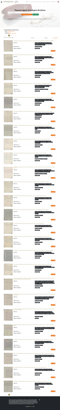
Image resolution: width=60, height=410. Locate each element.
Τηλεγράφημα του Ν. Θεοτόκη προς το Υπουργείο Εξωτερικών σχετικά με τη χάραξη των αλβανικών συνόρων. (30, 195)
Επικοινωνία (55, 1)
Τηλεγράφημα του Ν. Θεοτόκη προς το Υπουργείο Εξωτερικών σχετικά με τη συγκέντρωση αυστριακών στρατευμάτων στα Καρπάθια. (33, 40)
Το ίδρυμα (49, 1)
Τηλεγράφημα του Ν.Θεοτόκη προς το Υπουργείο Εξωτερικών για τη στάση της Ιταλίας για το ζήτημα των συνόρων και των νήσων (33, 264)
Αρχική (28, 1)
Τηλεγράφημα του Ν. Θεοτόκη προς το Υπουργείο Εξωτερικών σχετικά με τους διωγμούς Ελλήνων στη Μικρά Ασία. (31, 125)
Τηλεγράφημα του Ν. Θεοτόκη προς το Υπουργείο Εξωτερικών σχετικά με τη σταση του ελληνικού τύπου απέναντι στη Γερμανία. (32, 339)
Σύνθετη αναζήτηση (43, 1)
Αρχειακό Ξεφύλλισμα (34, 1)
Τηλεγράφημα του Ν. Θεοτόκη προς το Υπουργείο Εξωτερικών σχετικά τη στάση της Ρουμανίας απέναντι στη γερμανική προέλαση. (33, 54)
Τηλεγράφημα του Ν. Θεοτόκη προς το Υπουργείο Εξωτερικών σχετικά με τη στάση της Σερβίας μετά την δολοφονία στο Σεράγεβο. (33, 97)
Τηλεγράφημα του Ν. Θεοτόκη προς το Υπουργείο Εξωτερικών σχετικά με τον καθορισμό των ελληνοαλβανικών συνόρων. (31, 83)
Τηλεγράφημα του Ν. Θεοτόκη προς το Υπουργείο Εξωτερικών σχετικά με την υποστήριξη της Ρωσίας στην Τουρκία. (31, 209)
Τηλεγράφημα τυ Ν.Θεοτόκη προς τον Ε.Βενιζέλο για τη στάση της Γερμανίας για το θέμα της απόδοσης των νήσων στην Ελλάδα (32, 111)
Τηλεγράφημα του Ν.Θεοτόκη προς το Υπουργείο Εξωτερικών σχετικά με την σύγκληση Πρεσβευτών (28, 223)
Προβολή (52, 50)
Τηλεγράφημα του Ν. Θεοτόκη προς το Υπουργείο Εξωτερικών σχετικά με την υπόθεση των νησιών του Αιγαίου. (30, 381)
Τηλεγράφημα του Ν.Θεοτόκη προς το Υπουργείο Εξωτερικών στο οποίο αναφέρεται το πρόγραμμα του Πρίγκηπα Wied (31, 139)
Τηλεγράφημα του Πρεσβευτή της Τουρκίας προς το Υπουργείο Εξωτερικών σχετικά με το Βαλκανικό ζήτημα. (29, 367)
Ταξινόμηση (55, 37)
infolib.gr (31, 406)
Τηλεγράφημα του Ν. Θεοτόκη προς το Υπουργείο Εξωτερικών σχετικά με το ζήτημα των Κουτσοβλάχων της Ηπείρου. (31, 181)
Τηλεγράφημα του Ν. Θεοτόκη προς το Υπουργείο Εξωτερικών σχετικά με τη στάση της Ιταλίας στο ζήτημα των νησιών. (31, 236)
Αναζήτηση (36, 14)
